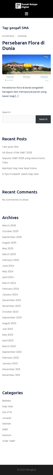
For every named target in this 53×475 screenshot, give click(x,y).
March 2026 (9, 225)
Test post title (10, 147)
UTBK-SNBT (8, 441)
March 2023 (9, 346)
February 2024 (10, 288)
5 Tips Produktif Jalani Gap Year (20, 174)
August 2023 (9, 323)
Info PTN (7, 412)
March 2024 (9, 283)
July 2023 (7, 329)
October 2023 (10, 311)
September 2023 (12, 317)
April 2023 (8, 340)
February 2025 (10, 260)
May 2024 (7, 271)
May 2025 (7, 248)
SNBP (5, 429)
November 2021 (11, 375)
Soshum (22, 36)
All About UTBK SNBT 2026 (17, 152)
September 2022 (12, 352)
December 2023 (11, 300)
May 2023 (7, 334)
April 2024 (8, 277)
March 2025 (9, 254)
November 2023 (11, 306)
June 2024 (8, 266)
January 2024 (10, 294)
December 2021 (11, 369)
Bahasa (6, 400)
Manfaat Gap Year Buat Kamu (19, 168)
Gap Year (7, 406)
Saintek (6, 423)
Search (6, 112)
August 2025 (9, 242)
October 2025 (10, 231)
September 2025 (12, 237)
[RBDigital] (26, 5)
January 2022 (10, 363)
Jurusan (6, 418)
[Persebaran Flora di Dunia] (26, 68)
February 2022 (10, 357)
